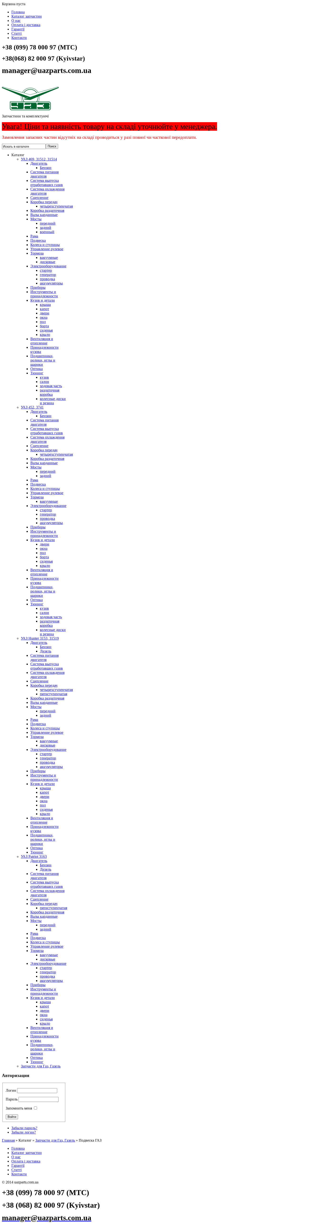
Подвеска (38, 240)
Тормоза (37, 253)
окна (43, 317)
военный (47, 232)
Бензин (45, 168)
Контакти (19, 38)
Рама (34, 236)
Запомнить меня (19, 1108)
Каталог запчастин (26, 16)
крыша (45, 305)
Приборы (38, 287)
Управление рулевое (46, 249)
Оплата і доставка (25, 25)
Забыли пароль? (24, 1128)
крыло (45, 335)
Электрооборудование (48, 266)
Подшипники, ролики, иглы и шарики (42, 360)
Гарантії (17, 29)
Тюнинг (36, 373)
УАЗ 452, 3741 (32, 407)
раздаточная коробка (49, 392)
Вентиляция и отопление (41, 341)
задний (45, 228)
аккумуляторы (51, 283)
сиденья (46, 330)
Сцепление (39, 198)
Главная (8, 1140)
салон (44, 382)
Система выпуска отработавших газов (46, 183)
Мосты (36, 219)
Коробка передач (43, 202)
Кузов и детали (42, 300)
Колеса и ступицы (45, 245)
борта (44, 326)
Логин (11, 1090)
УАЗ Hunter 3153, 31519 (40, 638)
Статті (16, 33)
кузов (44, 377)
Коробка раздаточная (47, 210)
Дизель (45, 651)
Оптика (36, 369)
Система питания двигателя (44, 174)
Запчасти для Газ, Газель (40, 1066)
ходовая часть (51, 386)
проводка (47, 279)
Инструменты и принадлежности (44, 294)
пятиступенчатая (53, 694)
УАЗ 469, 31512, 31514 (39, 159)
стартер (46, 270)
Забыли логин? (23, 1132)
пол (43, 322)
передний (48, 223)
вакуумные (49, 258)
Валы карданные (44, 215)
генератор (48, 275)
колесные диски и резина (53, 401)
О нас (16, 21)
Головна (18, 12)
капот (44, 309)
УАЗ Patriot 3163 (34, 856)
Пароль (12, 1099)
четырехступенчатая (56, 206)
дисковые (47, 262)
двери (44, 313)
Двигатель (38, 163)
